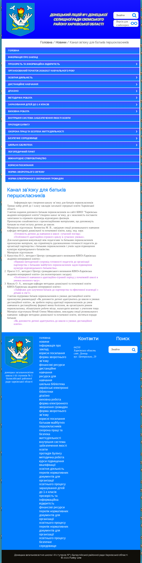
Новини (44, 341)
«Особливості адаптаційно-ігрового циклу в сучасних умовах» (49, 237)
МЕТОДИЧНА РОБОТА (20, 98)
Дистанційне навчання (23, 84)
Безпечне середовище (23, 138)
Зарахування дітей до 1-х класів (28, 104)
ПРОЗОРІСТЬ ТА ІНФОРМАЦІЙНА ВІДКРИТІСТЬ (34, 64)
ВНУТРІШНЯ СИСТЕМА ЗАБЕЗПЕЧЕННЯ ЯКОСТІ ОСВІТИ (39, 118)
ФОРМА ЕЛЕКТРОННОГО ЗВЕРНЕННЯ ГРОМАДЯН (36, 178)
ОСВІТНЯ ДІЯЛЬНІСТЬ (20, 77)
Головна (13, 50)
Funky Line (75, 557)
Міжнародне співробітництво (27, 158)
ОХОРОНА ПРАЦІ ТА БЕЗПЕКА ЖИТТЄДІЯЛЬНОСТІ (36, 131)
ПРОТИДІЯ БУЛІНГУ (19, 124)
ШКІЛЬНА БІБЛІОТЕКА (20, 145)
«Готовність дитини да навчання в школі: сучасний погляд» (47, 233)
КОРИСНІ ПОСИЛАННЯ (20, 165)
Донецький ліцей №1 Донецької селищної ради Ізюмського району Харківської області (78, 19)
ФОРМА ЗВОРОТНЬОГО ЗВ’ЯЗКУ (26, 172)
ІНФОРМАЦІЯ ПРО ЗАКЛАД (23, 57)
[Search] (134, 15)
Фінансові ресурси (52, 364)
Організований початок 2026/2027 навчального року (41, 70)
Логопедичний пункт (21, 151)
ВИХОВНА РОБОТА (18, 111)
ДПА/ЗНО (13, 91)
